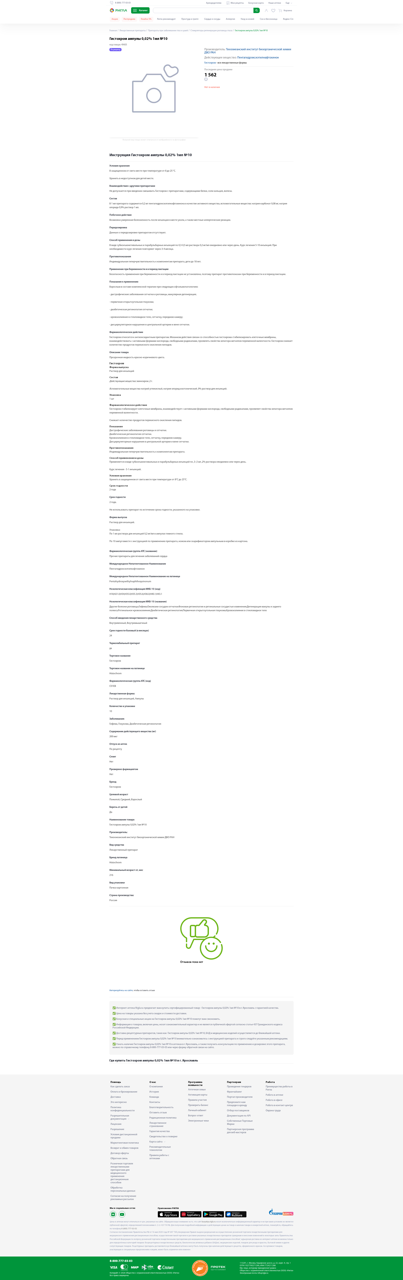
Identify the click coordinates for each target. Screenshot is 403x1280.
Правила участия (197, 1100)
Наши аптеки (274, 3)
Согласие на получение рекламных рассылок (123, 1198)
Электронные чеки (198, 1121)
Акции (115, 19)
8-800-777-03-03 (121, 1261)
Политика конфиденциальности (123, 1109)
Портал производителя (240, 1097)
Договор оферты (120, 1153)
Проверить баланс (198, 1105)
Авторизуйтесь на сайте (121, 990)
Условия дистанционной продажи (124, 1136)
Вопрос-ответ (195, 1115)
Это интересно (119, 1102)
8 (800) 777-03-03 (129, 1229)
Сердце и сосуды (212, 19)
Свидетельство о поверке (163, 1136)
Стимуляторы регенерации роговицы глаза (211, 30)
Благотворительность (161, 1107)
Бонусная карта (256, 3)
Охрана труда (273, 1110)
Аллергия (230, 19)
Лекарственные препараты (132, 30)
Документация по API (239, 1116)
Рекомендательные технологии (160, 1148)
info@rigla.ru (263, 1273)
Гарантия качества (159, 1131)
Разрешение (117, 1129)
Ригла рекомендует (166, 19)
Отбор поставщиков (238, 1110)
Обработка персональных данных (123, 1189)
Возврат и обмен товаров (124, 1148)
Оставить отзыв (158, 1112)
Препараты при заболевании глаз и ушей (168, 30)
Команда (154, 1097)
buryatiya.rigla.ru (209, 1222)
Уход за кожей (247, 19)
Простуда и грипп (190, 19)
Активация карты (197, 1095)
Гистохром (210, 63)
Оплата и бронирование (124, 1092)
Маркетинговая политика (125, 1143)
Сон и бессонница (268, 19)
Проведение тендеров (239, 1086)
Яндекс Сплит (289, 19)
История (154, 1092)
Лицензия (116, 1124)
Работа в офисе (274, 1100)
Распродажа (129, 19)
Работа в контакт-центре (279, 1105)
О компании (156, 1086)
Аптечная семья (197, 1089)
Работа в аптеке (274, 1095)
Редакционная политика (162, 1118)
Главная (113, 30)
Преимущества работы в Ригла (279, 1088)
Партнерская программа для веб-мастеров (240, 1131)
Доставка (116, 1097)
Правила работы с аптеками (159, 1157)
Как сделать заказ (120, 1086)
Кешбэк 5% (146, 19)
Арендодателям (213, 3)
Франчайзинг (234, 1092)
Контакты (154, 1102)
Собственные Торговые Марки (240, 1122)
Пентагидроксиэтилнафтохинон (258, 57)
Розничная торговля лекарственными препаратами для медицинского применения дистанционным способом (122, 1173)
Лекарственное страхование (157, 1124)
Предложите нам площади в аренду (237, 1104)
